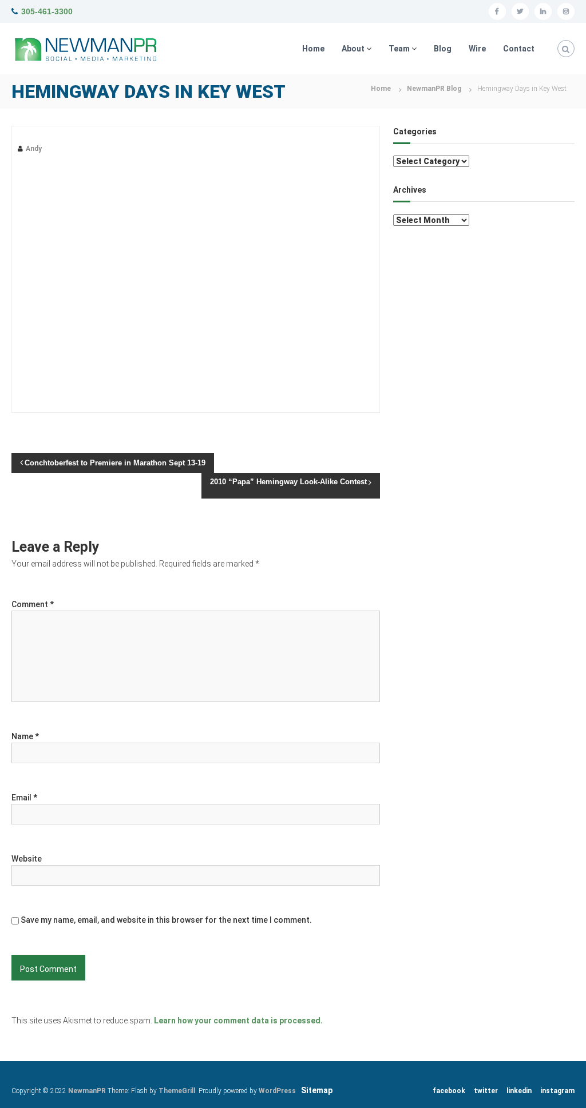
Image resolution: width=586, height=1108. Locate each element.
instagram (557, 1091)
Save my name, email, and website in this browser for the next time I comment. (166, 919)
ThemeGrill (177, 1091)
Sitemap (316, 1090)
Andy (34, 149)
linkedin (519, 1091)
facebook (449, 1091)
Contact (518, 48)
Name (25, 736)
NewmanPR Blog (434, 89)
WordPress (277, 1091)
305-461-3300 (47, 11)
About (353, 48)
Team (399, 48)
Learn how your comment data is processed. (238, 1020)
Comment (32, 604)
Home (313, 48)
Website (26, 858)
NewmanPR (87, 1091)
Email (24, 797)
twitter (486, 1091)
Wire (477, 48)
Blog (443, 48)
